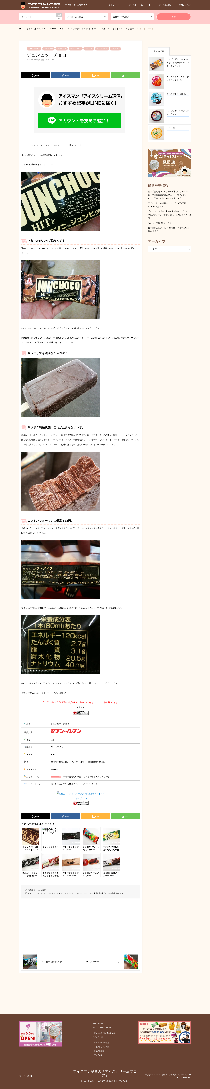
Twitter (20, 1076)
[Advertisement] (80, 926)
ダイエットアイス (55, 893)
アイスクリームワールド (140, 5)
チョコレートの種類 (101, 1043)
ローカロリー (88, 893)
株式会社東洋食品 (108, 893)
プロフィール (115, 5)
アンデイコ (61, 49)
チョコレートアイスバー (72, 893)
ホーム (83, 1081)
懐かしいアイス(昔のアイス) (105, 1033)
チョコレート (75, 49)
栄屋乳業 (97, 893)
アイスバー (48, 49)
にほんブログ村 (81, 798)
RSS (31, 1076)
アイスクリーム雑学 (101, 1047)
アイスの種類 (99, 1051)
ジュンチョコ (42, 893)
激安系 (115, 49)
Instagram (28, 1076)
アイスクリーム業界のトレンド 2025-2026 (167, 203)
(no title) (151, 223)
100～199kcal (34, 49)
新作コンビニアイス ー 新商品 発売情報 (166, 228)
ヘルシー (88, 49)
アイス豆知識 (165, 5)
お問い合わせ (185, 5)
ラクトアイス (102, 49)
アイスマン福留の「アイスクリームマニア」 (105, 1073)
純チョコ (119, 893)
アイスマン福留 (40, 890)
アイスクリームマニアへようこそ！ (101, 1081)
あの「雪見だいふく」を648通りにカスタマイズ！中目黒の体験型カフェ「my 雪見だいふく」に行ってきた (168, 195)
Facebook (24, 1076)
